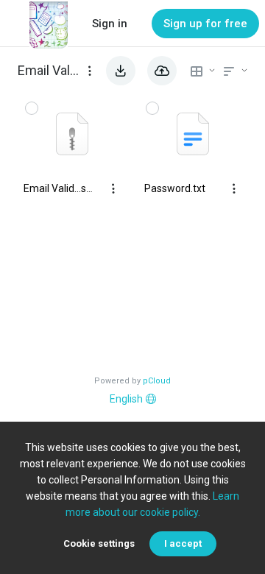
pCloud (157, 381)
